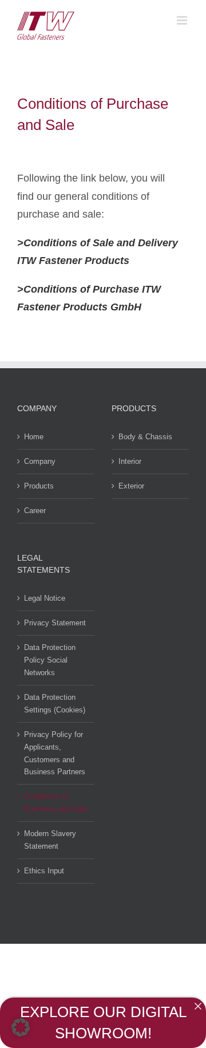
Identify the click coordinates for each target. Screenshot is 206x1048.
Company (40, 461)
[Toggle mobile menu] (183, 20)
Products (39, 486)
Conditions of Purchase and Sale (55, 802)
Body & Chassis (145, 436)
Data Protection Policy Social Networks (50, 660)
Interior (129, 461)
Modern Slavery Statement (50, 839)
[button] (20, 1027)
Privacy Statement (55, 622)
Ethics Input (44, 870)
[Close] (197, 1006)
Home (33, 436)
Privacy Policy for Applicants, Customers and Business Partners (54, 753)
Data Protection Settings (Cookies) (54, 703)
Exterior (131, 486)
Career (35, 510)
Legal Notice (44, 598)
